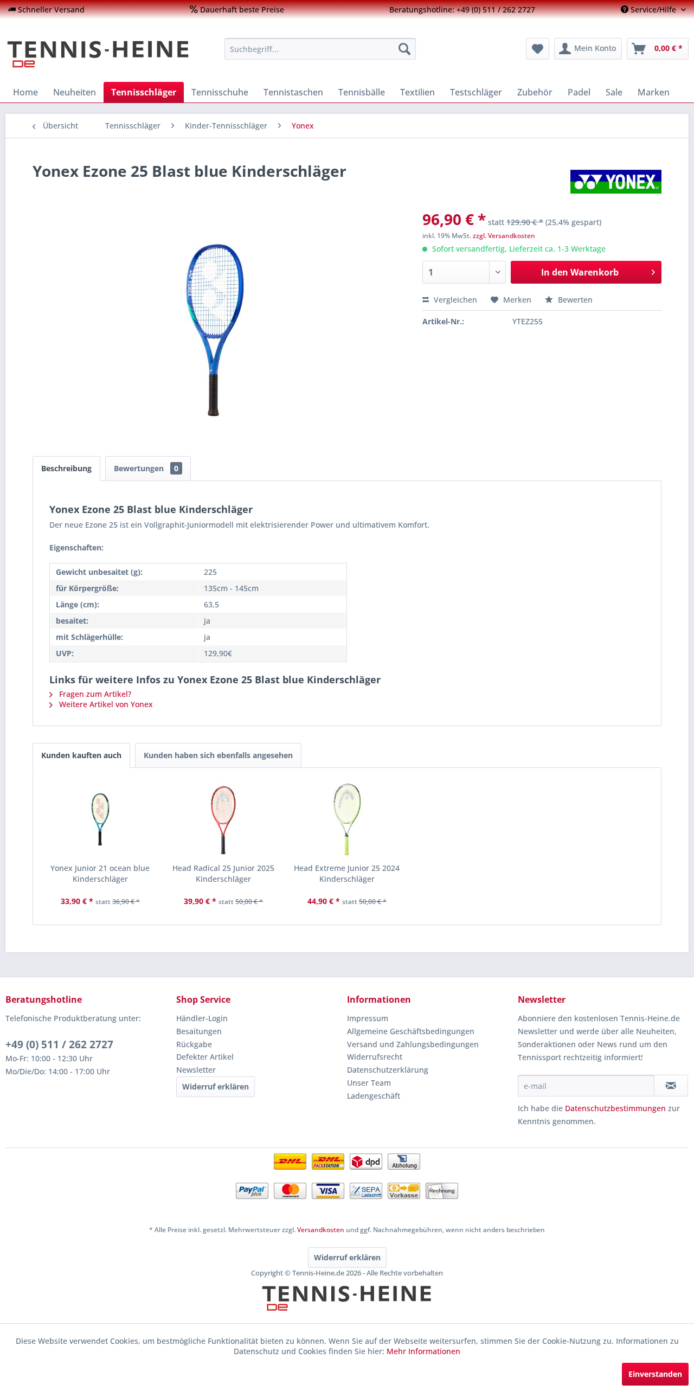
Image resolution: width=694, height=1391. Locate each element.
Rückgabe (194, 1044)
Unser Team (369, 1083)
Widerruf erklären (215, 1086)
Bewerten (574, 299)
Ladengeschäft (373, 1096)
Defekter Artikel (205, 1057)
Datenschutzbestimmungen (615, 1108)
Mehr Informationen (423, 1351)
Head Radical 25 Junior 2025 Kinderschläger (223, 873)
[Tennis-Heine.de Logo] (347, 1307)
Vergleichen (454, 299)
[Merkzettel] (537, 49)
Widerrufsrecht (374, 1057)
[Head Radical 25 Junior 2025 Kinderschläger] (224, 819)
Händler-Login (202, 1018)
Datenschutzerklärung (387, 1070)
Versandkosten (320, 1229)
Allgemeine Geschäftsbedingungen (410, 1031)
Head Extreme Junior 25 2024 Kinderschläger (347, 873)
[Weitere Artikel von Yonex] (615, 182)
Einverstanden (655, 1374)
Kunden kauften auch (81, 755)
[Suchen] (404, 49)
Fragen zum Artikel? (94, 694)
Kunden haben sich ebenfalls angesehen (218, 755)
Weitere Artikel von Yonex (105, 704)
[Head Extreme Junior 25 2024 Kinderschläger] (347, 819)
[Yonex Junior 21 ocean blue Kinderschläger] (100, 819)
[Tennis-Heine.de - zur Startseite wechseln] (107, 54)
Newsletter (196, 1070)
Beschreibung (66, 468)
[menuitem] (46, 9)
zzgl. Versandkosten (504, 235)
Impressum (367, 1018)
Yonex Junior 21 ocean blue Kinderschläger (100, 873)
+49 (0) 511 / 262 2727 (59, 1044)
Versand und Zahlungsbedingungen (413, 1044)
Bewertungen (146, 468)
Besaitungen (199, 1031)
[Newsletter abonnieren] (671, 1086)
